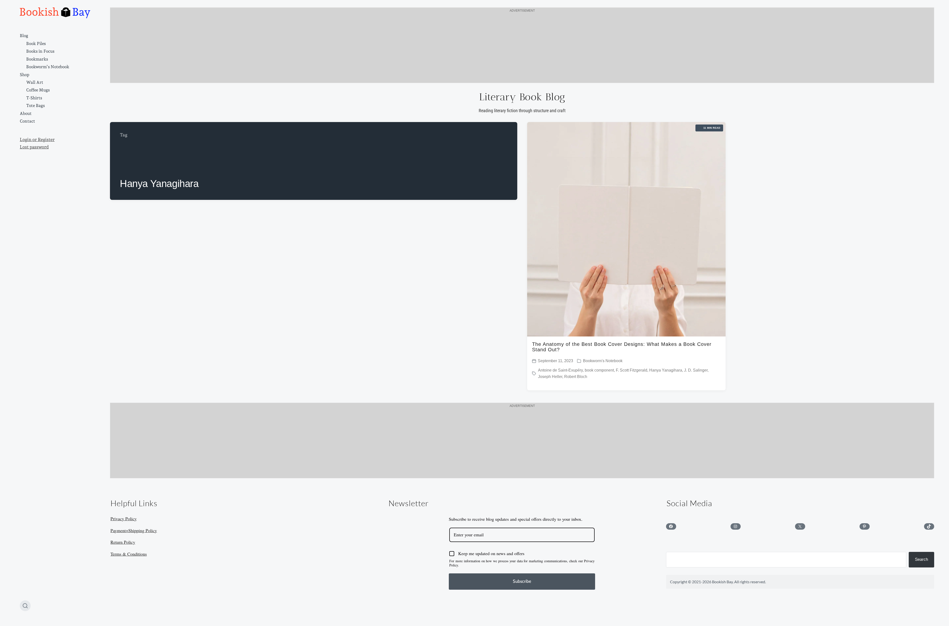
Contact (27, 121)
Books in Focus (40, 51)
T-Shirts (34, 97)
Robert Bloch (575, 377)
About (26, 113)
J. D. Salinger (696, 370)
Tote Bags (35, 105)
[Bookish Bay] (55, 12)
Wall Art (34, 82)
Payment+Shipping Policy (133, 530)
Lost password (34, 147)
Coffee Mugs (38, 89)
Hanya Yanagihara (665, 370)
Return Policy (122, 542)
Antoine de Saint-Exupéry (560, 370)
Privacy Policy (123, 519)
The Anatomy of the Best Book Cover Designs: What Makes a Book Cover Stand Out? (622, 346)
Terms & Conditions (128, 554)
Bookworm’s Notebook (47, 66)
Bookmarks (37, 59)
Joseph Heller (550, 377)
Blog (24, 35)
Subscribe (522, 581)
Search (921, 559)
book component (599, 370)
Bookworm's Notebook (603, 361)
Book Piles (36, 43)
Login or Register (37, 139)
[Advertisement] (522, 48)
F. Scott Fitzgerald (631, 370)
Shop (24, 74)
